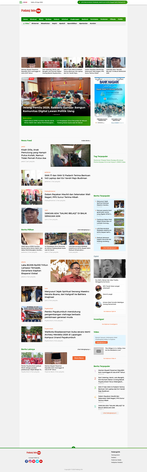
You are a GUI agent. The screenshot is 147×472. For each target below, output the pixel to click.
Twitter (38, 464)
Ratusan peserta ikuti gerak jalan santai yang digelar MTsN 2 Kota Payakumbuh (104, 212)
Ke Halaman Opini (109, 311)
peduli (25, 105)
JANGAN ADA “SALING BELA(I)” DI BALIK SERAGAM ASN (116, 71)
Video (27, 23)
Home (25, 2)
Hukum (56, 19)
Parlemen (104, 19)
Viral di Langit (107, 294)
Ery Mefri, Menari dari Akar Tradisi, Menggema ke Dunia (106, 281)
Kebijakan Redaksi (116, 462)
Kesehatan (46, 23)
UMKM (93, 23)
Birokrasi (33, 19)
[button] (52, 114)
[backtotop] (73, 448)
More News (79, 358)
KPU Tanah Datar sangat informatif (111, 287)
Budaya (48, 19)
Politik (120, 19)
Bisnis (41, 19)
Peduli (62, 23)
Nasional (85, 19)
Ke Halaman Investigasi (109, 324)
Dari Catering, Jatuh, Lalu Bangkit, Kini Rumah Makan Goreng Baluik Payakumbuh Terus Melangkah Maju (52, 71)
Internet (36, 23)
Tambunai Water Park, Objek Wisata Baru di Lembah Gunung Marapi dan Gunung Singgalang (104, 221)
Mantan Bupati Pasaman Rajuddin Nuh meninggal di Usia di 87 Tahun (30, 71)
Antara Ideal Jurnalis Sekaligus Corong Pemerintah (113, 303)
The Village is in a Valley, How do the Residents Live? (115, 349)
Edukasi (101, 162)
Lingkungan (74, 19)
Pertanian (84, 23)
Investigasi (99, 319)
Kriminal (65, 19)
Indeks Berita (85, 140)
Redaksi (113, 457)
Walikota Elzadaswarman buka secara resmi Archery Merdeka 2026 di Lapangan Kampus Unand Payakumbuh (67, 335)
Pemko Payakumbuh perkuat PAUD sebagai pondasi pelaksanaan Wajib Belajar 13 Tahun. (31, 367)
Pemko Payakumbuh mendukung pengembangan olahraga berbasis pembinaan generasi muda (62, 314)
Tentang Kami (115, 455)
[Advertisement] (89, 10)
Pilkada (113, 19)
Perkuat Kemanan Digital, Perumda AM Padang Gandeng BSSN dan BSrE (104, 239)
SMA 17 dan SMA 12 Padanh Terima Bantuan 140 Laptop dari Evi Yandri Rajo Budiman (73, 71)
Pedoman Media (116, 460)
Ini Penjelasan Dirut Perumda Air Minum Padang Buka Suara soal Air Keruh (72, 122)
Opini (55, 23)
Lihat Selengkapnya (83, 230)
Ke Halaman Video (109, 358)
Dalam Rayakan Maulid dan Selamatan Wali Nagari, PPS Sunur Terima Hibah (94, 71)
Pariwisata (94, 19)
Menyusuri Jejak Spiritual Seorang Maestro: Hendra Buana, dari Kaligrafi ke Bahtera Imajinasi (103, 2)
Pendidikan (72, 23)
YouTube (42, 464)
